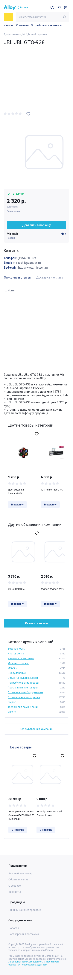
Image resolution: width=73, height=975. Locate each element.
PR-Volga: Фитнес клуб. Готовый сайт (49, 813)
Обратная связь (18, 879)
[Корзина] (59, 7)
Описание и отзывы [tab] (17, 277)
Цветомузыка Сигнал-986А (16, 491)
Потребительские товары (46, 25)
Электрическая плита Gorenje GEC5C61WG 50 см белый (21, 815)
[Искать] (64, 16)
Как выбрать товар (20, 873)
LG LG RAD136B (16, 589)
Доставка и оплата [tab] (49, 277)
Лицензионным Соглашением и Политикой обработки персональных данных (33, 963)
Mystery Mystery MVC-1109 (55, 589)
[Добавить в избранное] (28, 114)
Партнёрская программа (23, 934)
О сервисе (14, 885)
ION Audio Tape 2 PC (52, 489)
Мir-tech (12, 234)
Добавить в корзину (36, 225)
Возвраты (14, 891)
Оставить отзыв (36, 623)
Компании (22, 25)
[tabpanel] (36, 290)
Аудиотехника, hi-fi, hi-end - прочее (25, 34)
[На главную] (10, 7)
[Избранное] (52, 7)
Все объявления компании (36, 729)
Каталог (9, 25)
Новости (13, 928)
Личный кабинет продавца (25, 909)
